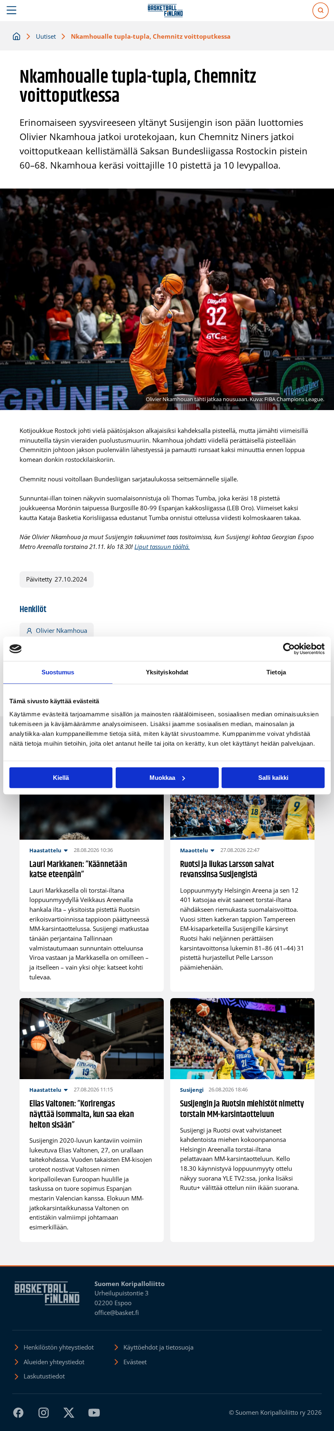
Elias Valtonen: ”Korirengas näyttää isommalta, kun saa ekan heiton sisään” (81, 1114)
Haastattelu (45, 850)
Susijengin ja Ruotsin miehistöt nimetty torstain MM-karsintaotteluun (242, 1109)
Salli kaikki (273, 777)
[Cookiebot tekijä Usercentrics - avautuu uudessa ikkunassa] (289, 649)
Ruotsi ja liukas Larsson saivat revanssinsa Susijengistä (227, 870)
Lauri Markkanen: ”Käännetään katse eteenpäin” (78, 870)
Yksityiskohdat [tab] (167, 672)
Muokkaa (162, 777)
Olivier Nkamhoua (61, 630)
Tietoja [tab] (276, 672)
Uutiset (46, 36)
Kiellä (61, 777)
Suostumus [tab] (58, 672)
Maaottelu (194, 850)
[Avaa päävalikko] (11, 10)
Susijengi (192, 1089)
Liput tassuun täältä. (162, 546)
